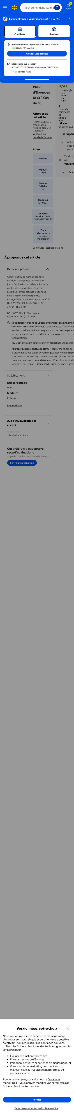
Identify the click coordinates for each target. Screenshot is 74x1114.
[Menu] (6, 7)
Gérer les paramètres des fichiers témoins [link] (36, 1108)
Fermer (37, 1099)
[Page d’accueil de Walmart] (14, 7)
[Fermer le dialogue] (68, 1028)
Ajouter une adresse (37, 53)
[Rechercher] (57, 7)
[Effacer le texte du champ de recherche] (52, 7)
